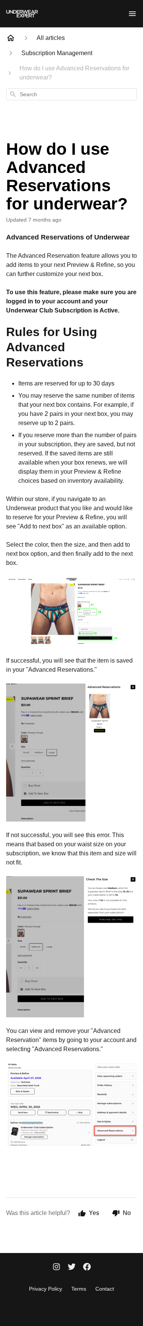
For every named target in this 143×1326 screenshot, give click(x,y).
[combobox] (71, 94)
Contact (104, 1289)
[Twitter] (71, 1267)
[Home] (10, 38)
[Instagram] (56, 1267)
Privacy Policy (45, 1289)
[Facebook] (87, 1267)
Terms (78, 1289)
